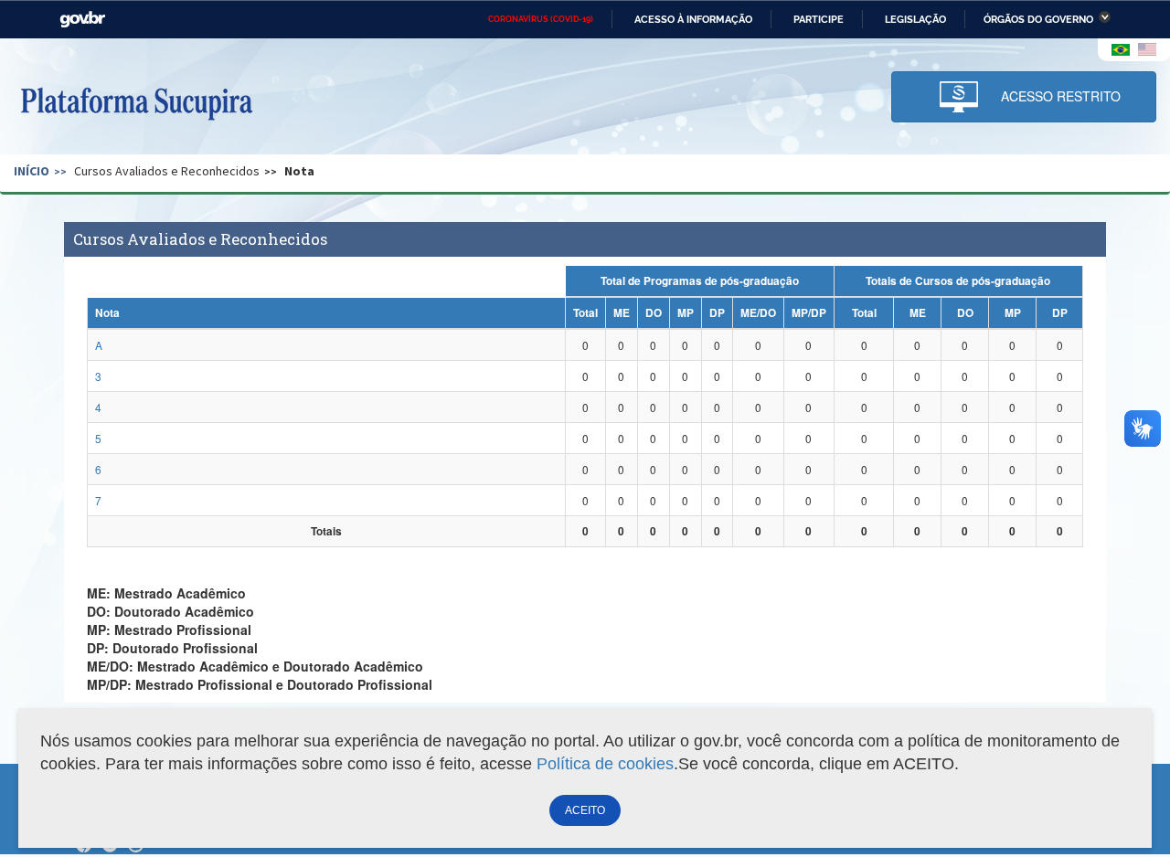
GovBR (82, 19)
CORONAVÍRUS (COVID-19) (540, 19)
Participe (818, 19)
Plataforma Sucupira (136, 101)
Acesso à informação (693, 19)
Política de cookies (605, 764)
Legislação (915, 19)
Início (31, 171)
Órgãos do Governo (1038, 19)
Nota (299, 171)
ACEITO (585, 810)
